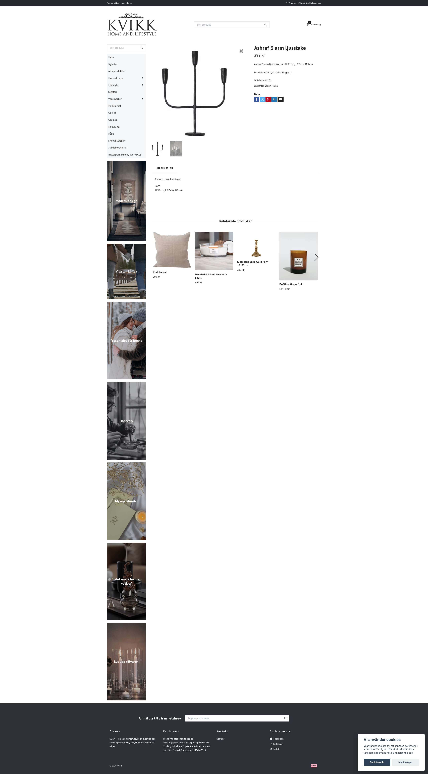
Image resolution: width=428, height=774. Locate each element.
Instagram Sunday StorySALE (124, 167)
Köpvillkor (114, 139)
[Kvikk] (143, 31)
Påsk (111, 146)
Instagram (278, 756)
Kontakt (220, 751)
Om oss (112, 132)
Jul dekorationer (117, 160)
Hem (111, 70)
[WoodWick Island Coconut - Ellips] (214, 264)
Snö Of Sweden (116, 153)
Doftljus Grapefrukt (291, 297)
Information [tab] (164, 181)
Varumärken (115, 112)
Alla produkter (116, 84)
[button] (316, 270)
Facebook (278, 751)
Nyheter (113, 77)
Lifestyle (113, 98)
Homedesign (115, 91)
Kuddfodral (160, 285)
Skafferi (112, 105)
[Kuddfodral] (172, 263)
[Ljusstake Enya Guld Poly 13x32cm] (256, 258)
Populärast (114, 119)
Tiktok (276, 762)
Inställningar (405, 762)
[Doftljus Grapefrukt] (298, 269)
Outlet (112, 126)
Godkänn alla (377, 762)
